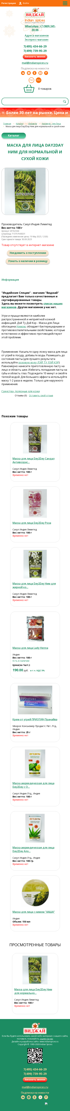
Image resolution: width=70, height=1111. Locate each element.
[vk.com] (23, 73)
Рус (31, 80)
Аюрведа (32, 123)
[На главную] (35, 17)
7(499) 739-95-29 (35, 51)
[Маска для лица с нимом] (35, 892)
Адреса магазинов (37, 35)
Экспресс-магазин (36, 39)
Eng (39, 80)
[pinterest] (46, 73)
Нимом (21, 326)
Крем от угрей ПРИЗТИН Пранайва (35, 719)
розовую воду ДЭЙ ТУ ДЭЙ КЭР (38, 362)
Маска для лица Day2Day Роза (32, 523)
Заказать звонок (35, 56)
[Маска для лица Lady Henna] (35, 628)
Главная (7, 123)
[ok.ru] (34, 73)
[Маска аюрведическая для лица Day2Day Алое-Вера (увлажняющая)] (35, 828)
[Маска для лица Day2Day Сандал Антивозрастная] (35, 439)
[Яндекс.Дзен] (40, 73)
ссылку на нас (46, 1038)
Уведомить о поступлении (27, 253)
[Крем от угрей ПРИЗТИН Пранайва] (35, 700)
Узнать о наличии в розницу (27, 261)
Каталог (19, 123)
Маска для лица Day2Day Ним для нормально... (33, 991)
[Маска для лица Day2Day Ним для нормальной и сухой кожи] (35, 970)
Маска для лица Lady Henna (30, 648)
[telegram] (29, 73)
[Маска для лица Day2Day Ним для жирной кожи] (35, 564)
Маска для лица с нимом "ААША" (34, 912)
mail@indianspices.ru (35, 63)
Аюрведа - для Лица (51, 123)
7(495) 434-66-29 (35, 46)
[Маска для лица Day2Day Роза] (35, 503)
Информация (10, 279)
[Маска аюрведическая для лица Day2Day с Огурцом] (35, 764)
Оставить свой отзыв (41, 395)
